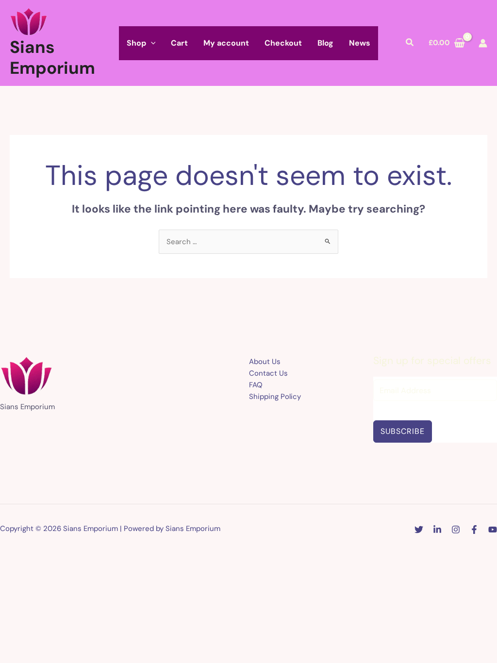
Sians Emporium (52, 57)
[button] (151, 43)
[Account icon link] (483, 43)
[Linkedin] (437, 529)
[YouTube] (492, 529)
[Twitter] (418, 529)
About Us (265, 361)
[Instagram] (455, 529)
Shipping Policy (275, 396)
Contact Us (268, 373)
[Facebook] (474, 529)
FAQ (256, 385)
